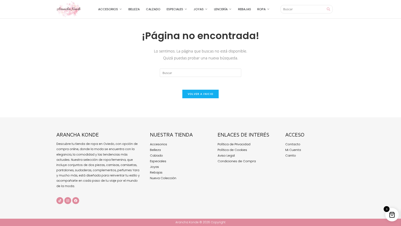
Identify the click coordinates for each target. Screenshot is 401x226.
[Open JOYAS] (206, 9)
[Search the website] (306, 9)
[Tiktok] (59, 200)
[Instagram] (67, 200)
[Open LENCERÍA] (230, 9)
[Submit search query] (328, 9)
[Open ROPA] (268, 9)
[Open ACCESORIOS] (120, 9)
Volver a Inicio (200, 94)
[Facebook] (75, 200)
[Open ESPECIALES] (185, 9)
